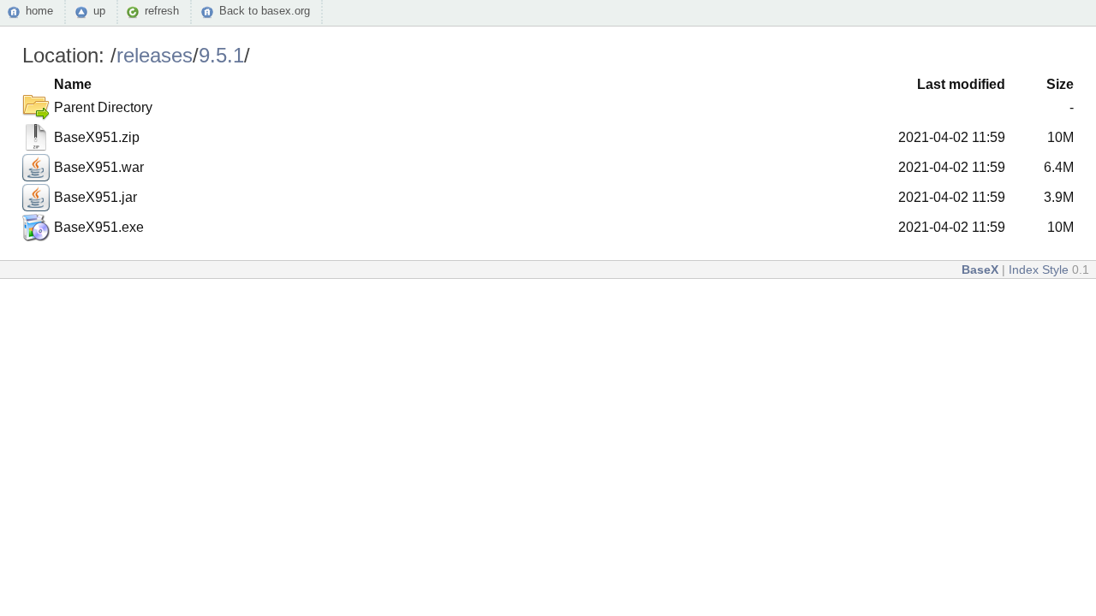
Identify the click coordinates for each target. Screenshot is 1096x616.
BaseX (980, 270)
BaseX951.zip (97, 137)
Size (1060, 84)
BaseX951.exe (99, 227)
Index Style (1039, 270)
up (99, 10)
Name (73, 84)
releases (154, 55)
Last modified (961, 84)
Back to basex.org (264, 10)
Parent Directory (103, 107)
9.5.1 (221, 55)
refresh (162, 10)
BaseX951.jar (95, 197)
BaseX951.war (99, 167)
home (39, 10)
